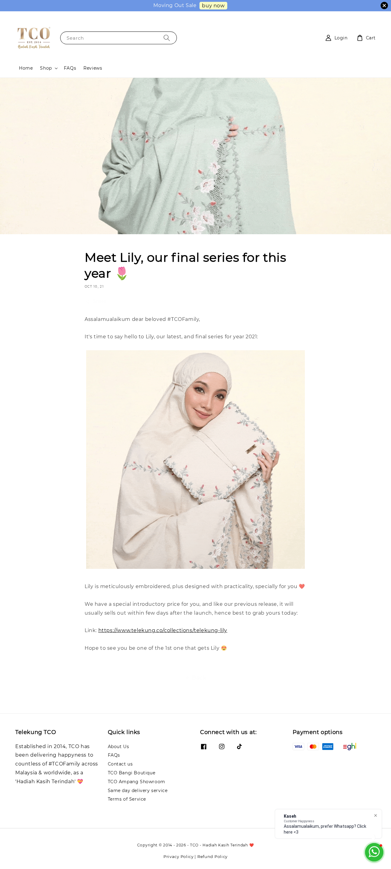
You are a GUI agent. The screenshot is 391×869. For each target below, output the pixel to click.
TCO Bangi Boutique (131, 773)
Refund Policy (212, 856)
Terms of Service (127, 799)
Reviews (92, 68)
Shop (46, 68)
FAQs (70, 68)
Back (199, 677)
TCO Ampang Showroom (136, 781)
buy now (213, 6)
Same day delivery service (138, 790)
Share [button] (99, 301)
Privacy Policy (178, 856)
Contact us (120, 764)
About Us (118, 746)
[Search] (167, 38)
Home (26, 68)
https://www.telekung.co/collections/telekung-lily (162, 630)
